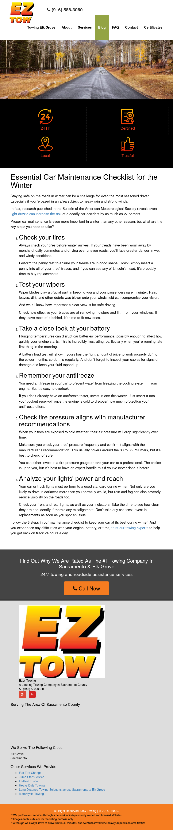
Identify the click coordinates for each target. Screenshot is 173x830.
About (67, 27)
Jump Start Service (31, 777)
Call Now (88, 588)
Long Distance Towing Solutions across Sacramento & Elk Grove (62, 789)
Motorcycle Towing (31, 794)
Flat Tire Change (30, 773)
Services (85, 27)
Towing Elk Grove (41, 27)
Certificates (153, 27)
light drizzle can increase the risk (36, 213)
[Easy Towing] (62, 641)
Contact (131, 27)
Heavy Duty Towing (32, 785)
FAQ (115, 27)
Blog (102, 27)
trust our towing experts (129, 527)
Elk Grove (17, 754)
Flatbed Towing (29, 781)
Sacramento (19, 758)
